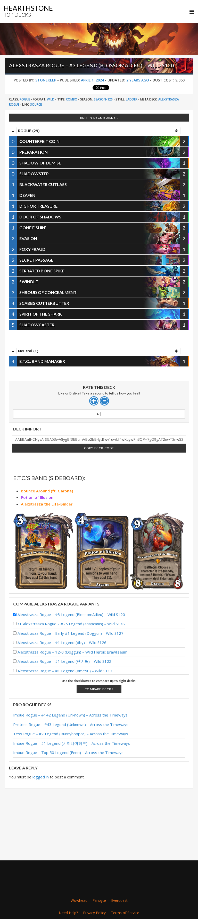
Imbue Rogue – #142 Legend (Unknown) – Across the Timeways (70, 715)
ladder (131, 99)
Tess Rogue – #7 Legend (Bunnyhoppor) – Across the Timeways (70, 733)
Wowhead (79, 900)
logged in (40, 776)
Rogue (25, 99)
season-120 (103, 99)
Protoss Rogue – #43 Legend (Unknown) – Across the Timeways (70, 724)
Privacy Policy (94, 912)
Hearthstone (28, 11)
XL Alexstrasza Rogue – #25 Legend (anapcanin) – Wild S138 (71, 623)
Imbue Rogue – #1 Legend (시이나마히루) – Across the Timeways (71, 743)
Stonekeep (45, 80)
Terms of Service (125, 912)
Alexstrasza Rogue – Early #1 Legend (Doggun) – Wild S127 (70, 633)
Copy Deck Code (99, 448)
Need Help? (68, 912)
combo (71, 99)
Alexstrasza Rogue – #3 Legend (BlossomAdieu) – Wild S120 (71, 614)
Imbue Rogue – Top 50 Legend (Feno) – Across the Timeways (68, 752)
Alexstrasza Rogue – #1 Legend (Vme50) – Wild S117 (65, 670)
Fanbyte (99, 900)
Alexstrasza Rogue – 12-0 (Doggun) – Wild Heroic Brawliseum (72, 652)
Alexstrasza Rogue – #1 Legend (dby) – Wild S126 (62, 642)
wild (50, 99)
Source (36, 104)
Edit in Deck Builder (99, 118)
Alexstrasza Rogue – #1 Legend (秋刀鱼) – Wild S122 (64, 661)
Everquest (119, 900)
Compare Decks (99, 689)
